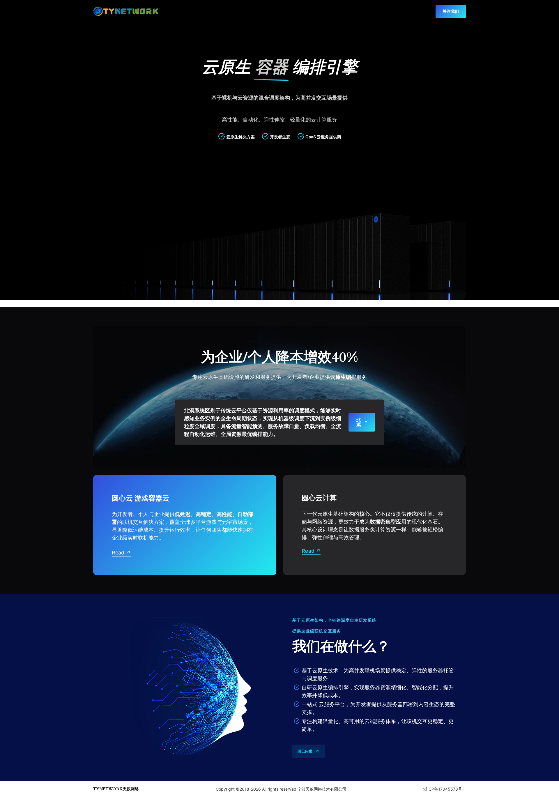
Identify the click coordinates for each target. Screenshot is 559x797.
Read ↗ (121, 552)
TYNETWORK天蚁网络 (116, 789)
